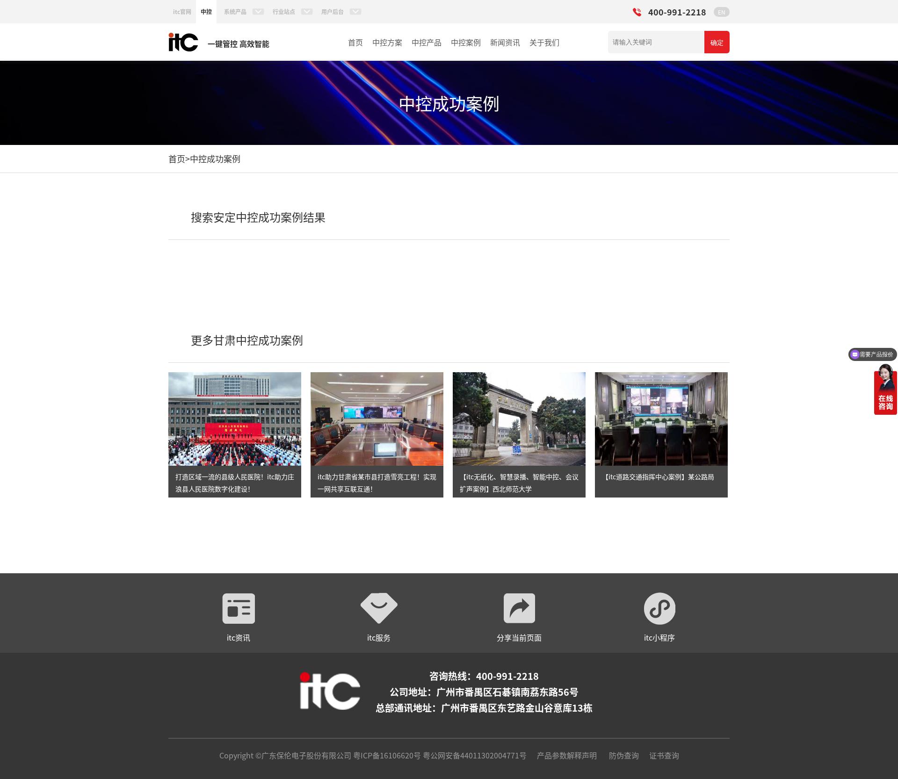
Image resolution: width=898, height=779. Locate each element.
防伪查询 (624, 755)
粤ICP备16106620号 (386, 755)
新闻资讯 (505, 42)
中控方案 (387, 42)
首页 (355, 42)
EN (721, 12)
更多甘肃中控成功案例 (247, 340)
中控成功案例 (215, 158)
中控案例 (466, 42)
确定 (717, 42)
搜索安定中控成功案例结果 (258, 217)
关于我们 (544, 42)
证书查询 (664, 755)
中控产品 (427, 42)
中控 (206, 11)
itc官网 (182, 11)
